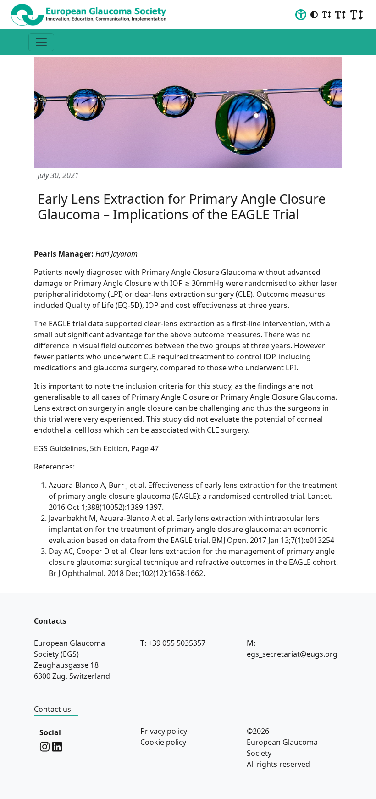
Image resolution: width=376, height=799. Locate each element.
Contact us (52, 709)
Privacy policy (163, 731)
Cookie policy (163, 742)
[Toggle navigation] (41, 42)
